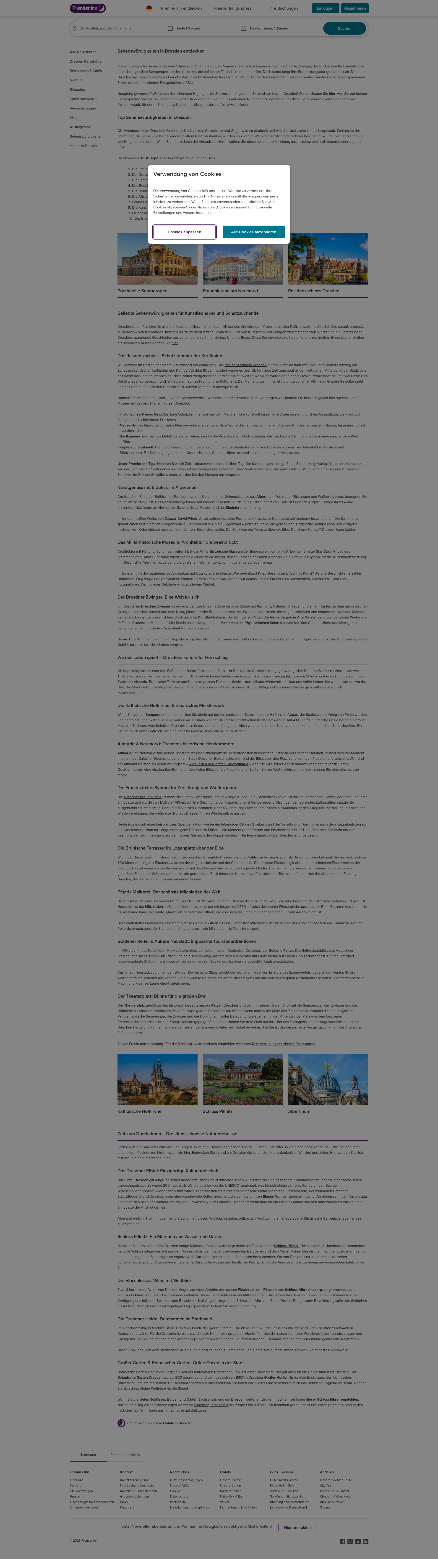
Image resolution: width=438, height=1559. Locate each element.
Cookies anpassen (184, 232)
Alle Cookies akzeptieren (253, 232)
